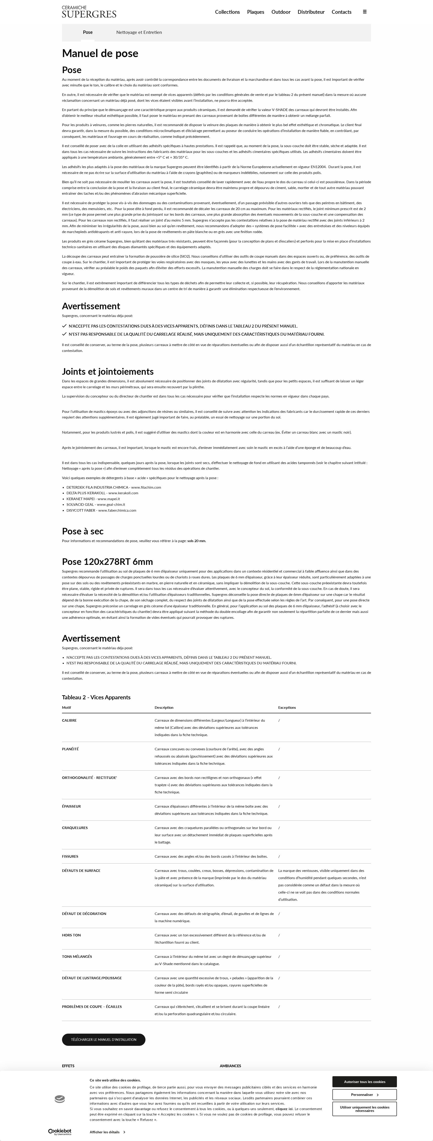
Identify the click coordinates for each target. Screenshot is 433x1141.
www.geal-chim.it (111, 504)
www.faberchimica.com (117, 510)
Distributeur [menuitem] (311, 12)
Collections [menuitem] (227, 12)
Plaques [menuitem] (255, 12)
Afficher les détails (105, 1132)
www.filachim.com (146, 487)
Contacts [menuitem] (342, 12)
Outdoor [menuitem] (281, 12)
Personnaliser (362, 1094)
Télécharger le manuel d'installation (103, 1040)
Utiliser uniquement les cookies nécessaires (364, 1109)
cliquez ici (284, 1109)
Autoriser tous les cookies (364, 1082)
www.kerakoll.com (123, 493)
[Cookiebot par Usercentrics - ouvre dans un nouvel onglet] (60, 1132)
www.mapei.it (109, 499)
